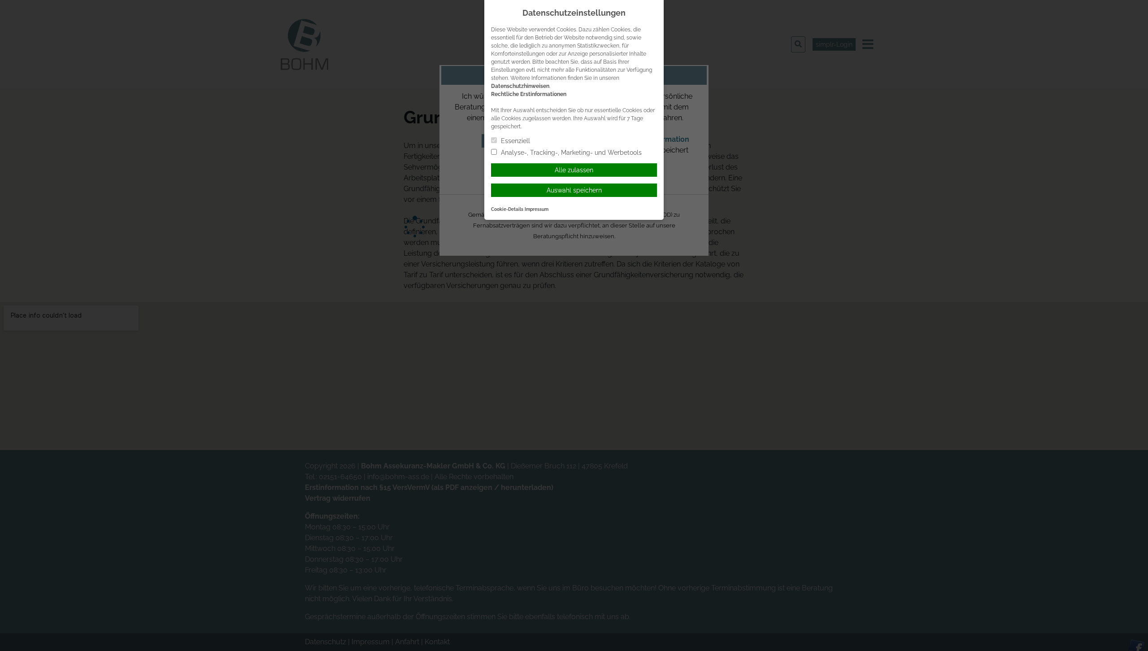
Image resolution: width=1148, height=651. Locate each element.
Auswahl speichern (574, 190)
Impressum (536, 209)
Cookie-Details (507, 209)
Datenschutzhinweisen (520, 86)
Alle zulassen (574, 170)
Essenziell (514, 140)
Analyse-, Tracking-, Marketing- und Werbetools (570, 152)
